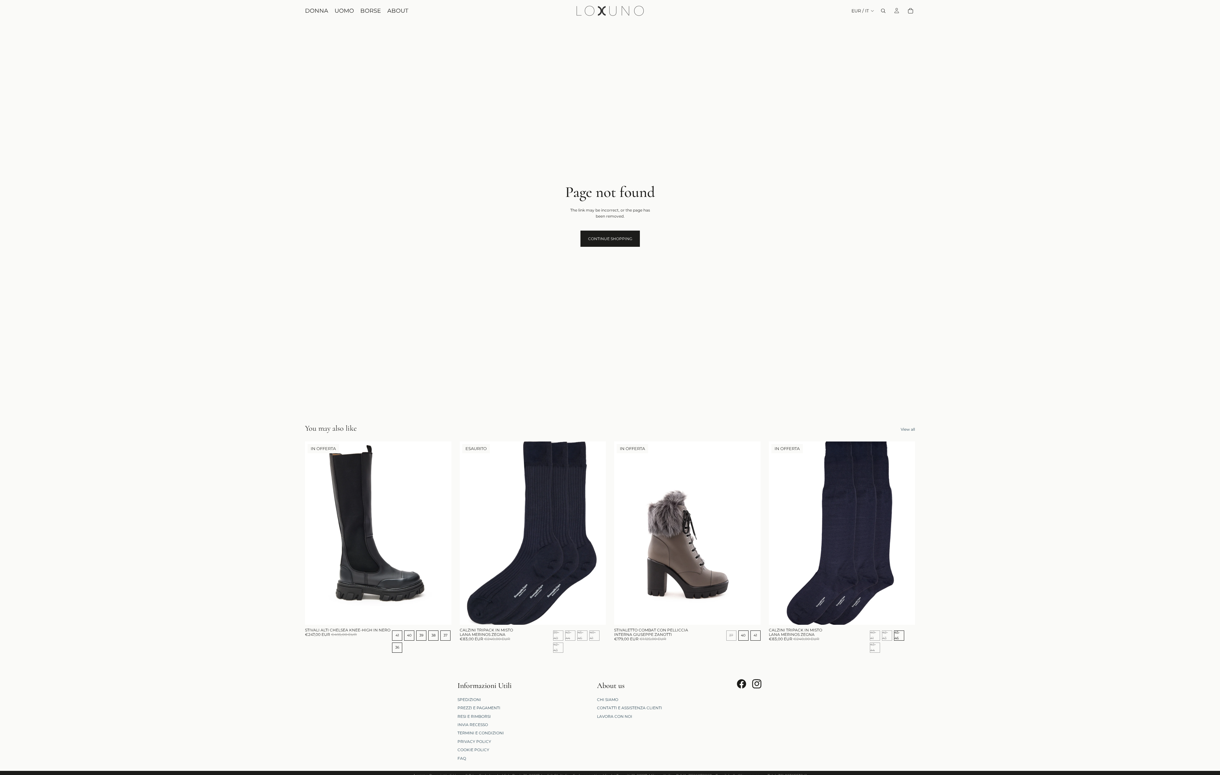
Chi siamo (607, 699)
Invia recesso (473, 724)
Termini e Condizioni (481, 733)
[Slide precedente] (314, 533)
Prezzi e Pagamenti (479, 707)
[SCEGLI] (441, 615)
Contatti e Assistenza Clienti (629, 707)
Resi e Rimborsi (474, 716)
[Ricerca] (883, 11)
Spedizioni (469, 699)
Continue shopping (610, 238)
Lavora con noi (614, 716)
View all (908, 429)
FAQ (462, 758)
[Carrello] (911, 11)
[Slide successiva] (441, 533)
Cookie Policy (473, 749)
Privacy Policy (474, 741)
